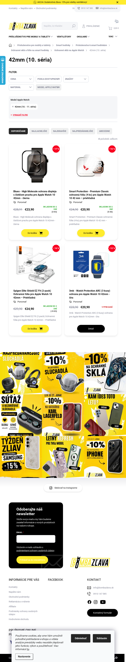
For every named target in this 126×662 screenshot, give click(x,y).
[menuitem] (31, 36)
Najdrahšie (59, 131)
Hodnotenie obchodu (19, 619)
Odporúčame (18, 131)
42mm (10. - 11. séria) (25, 106)
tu (28, 649)
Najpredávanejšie (82, 131)
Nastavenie (24, 656)
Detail (91, 328)
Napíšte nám (27, 8)
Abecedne (104, 131)
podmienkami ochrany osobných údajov (35, 550)
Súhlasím (102, 638)
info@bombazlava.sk (103, 587)
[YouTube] (102, 601)
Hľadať (73, 26)
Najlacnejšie (39, 131)
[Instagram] (95, 601)
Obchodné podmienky (46, 8)
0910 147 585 (99, 594)
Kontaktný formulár (102, 613)
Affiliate (12, 606)
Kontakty (13, 8)
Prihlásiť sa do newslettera (32, 560)
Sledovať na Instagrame (65, 488)
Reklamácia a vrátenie (19, 601)
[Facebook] (89, 601)
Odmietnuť (81, 638)
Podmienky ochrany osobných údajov (23, 613)
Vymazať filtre (20, 115)
